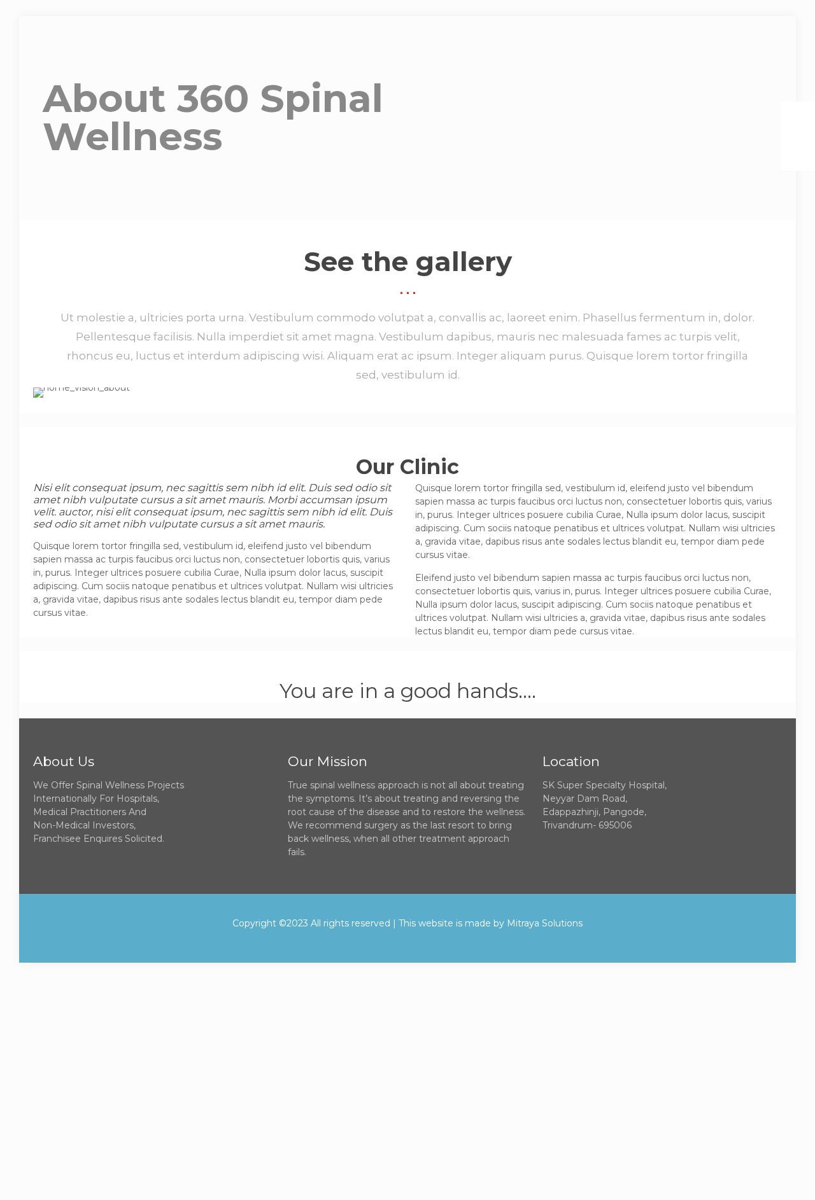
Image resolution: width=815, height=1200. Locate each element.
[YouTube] (408, 943)
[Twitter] (390, 943)
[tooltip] (798, 119)
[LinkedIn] (425, 943)
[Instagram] (442, 943)
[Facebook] (373, 943)
